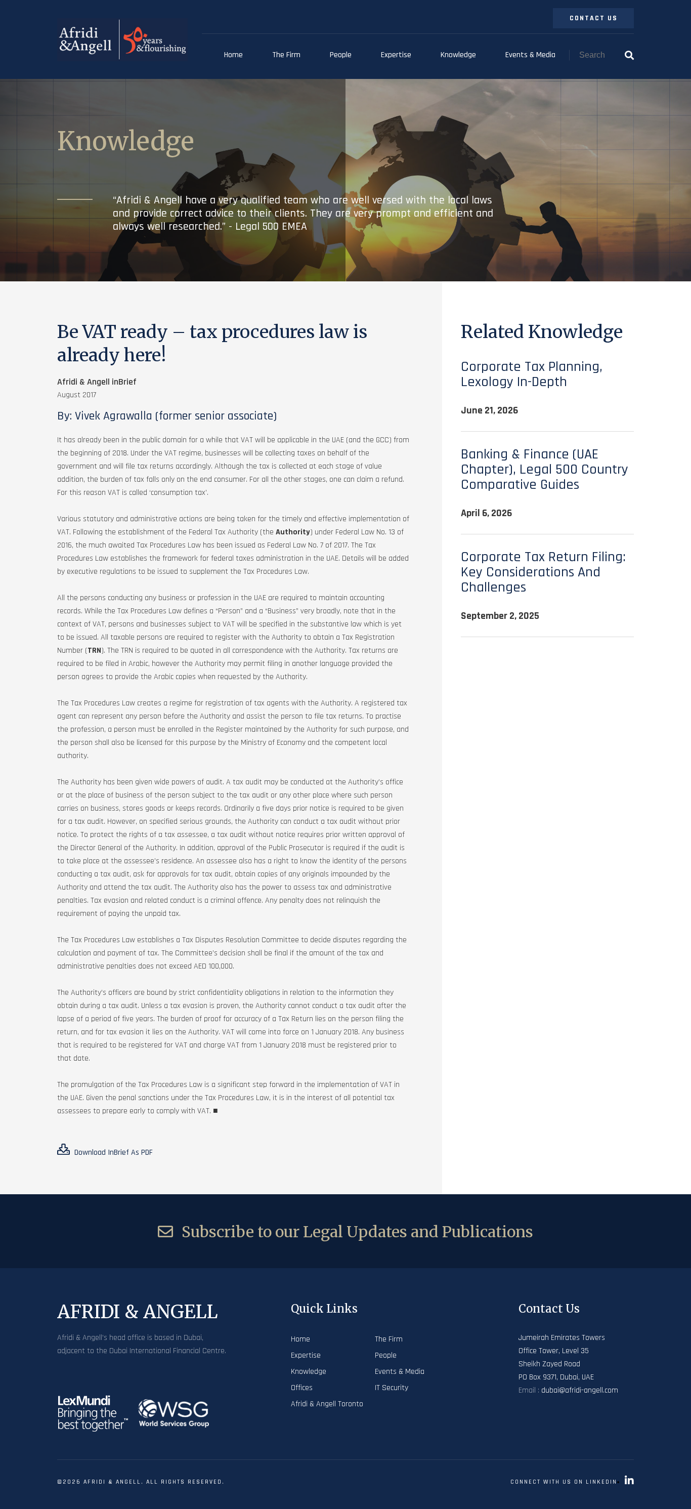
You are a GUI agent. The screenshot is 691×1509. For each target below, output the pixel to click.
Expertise (396, 55)
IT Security (391, 1387)
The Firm (286, 55)
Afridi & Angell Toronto (327, 1404)
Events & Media (530, 55)
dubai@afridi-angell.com (579, 1390)
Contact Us (594, 18)
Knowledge (458, 55)
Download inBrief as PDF (112, 1152)
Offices (302, 1387)
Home (233, 55)
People (341, 55)
